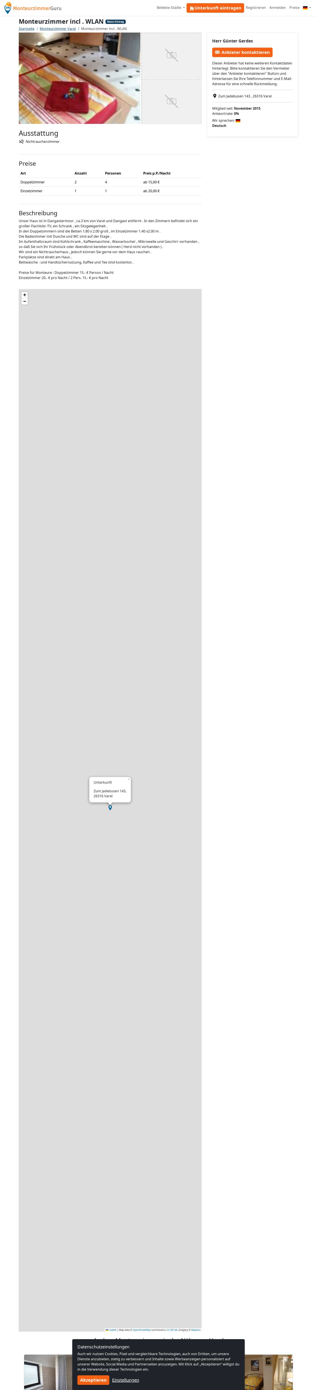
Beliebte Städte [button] (169, 7)
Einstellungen (125, 1380)
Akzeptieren (93, 1380)
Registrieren (256, 7)
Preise (294, 7)
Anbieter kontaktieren (245, 52)
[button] (110, 807)
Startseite (27, 28)
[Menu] (307, 7)
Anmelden (277, 7)
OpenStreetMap (142, 1329)
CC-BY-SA (172, 1329)
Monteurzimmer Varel (58, 28)
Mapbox (196, 1329)
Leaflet (112, 1329)
